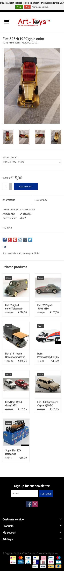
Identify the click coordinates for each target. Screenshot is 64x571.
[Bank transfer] (43, 566)
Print (37, 253)
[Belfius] (12, 562)
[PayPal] (50, 566)
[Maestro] (57, 557)
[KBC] (28, 562)
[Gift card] (43, 562)
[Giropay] (35, 562)
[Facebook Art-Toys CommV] (29, 504)
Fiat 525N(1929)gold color (24, 43)
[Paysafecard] (35, 566)
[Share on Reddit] (20, 240)
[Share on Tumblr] (25, 240)
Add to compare (26, 253)
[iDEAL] (12, 557)
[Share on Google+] (10, 240)
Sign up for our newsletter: (32, 486)
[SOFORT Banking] (43, 557)
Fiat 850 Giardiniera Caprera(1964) (47, 404)
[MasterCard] (20, 557)
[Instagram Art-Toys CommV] (35, 504)
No (27, 7)
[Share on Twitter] (30, 240)
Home (5, 43)
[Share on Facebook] (5, 240)
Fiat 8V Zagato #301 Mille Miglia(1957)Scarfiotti (48, 307)
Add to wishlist (10, 253)
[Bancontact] (35, 557)
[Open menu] (6, 21)
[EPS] (50, 562)
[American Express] (20, 562)
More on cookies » (41, 7)
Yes (19, 7)
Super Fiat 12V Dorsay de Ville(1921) (13, 452)
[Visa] (28, 557)
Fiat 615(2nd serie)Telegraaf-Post (14, 307)
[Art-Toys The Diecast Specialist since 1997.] (38, 22)
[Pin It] (15, 240)
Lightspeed (53, 553)
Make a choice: (10, 157)
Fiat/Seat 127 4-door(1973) (14, 404)
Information (9, 200)
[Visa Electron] (50, 557)
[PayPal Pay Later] (57, 566)
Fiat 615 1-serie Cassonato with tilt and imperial (15, 355)
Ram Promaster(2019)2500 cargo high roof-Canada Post (48, 355)
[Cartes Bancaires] (57, 562)
